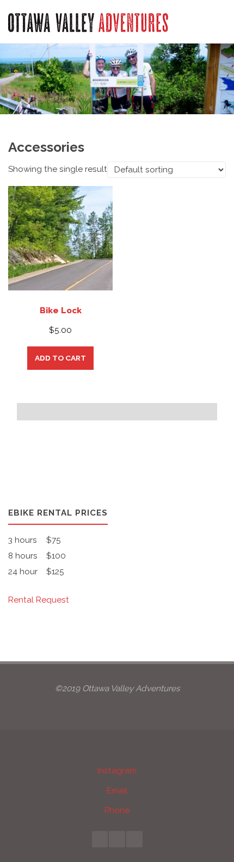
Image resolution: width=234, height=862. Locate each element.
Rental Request (38, 600)
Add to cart (60, 358)
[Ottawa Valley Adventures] (88, 22)
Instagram (117, 771)
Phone (117, 810)
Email (117, 791)
